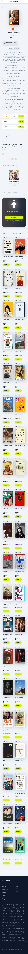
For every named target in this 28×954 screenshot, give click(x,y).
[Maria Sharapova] (16, 324)
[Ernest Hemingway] (4, 524)
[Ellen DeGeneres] (16, 702)
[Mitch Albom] (16, 744)
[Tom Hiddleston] (16, 733)
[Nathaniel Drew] (16, 261)
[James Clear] (4, 292)
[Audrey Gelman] (4, 481)
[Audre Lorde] (4, 461)
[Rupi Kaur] (5, 261)
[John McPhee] (4, 429)
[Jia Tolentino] (16, 398)
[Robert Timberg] (16, 555)
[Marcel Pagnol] (16, 776)
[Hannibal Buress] (5, 639)
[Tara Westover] (16, 272)
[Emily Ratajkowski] (17, 418)
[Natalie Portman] (4, 733)
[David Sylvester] (16, 618)
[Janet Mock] (4, 670)
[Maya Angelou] (16, 240)
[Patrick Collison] (16, 481)
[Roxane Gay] (4, 765)
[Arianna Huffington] (16, 765)
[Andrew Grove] (16, 461)
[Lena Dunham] (16, 513)
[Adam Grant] (4, 513)
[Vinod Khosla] (5, 607)
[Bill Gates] (16, 292)
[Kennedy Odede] (4, 776)
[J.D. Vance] (16, 335)
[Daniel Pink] (5, 450)
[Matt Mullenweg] (5, 544)
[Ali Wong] (4, 492)
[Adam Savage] (17, 513)
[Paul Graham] (4, 450)
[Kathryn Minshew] (5, 292)
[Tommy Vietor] (17, 576)
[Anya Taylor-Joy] (17, 450)
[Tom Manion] (4, 807)
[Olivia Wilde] (4, 796)
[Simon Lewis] (4, 839)
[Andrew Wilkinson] (5, 324)
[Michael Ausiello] (16, 839)
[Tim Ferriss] (4, 355)
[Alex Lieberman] (17, 387)
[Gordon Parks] (4, 681)
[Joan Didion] (16, 429)
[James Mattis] (5, 576)
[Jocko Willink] (5, 387)
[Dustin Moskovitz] (16, 387)
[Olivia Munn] (5, 513)
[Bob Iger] (4, 261)
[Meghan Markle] (17, 607)
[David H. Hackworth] (4, 366)
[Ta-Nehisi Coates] (4, 240)
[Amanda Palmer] (17, 544)
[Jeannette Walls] (16, 303)
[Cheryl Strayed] (4, 335)
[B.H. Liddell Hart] (4, 555)
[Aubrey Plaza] (16, 859)
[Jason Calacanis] (17, 355)
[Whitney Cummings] (4, 618)
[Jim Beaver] (16, 713)
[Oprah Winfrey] (16, 828)
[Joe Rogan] (4, 639)
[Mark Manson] (16, 366)
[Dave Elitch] (16, 639)
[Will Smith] (16, 368)
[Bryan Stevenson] (4, 272)
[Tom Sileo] (4, 809)
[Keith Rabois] (17, 481)
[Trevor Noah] (4, 398)
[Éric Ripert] (16, 796)
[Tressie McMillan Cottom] (4, 744)
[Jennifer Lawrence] (17, 324)
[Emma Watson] (5, 355)
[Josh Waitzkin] (4, 544)
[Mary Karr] (16, 492)
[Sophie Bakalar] (16, 418)
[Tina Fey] (4, 303)
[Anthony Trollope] (4, 587)
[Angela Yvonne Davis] (4, 650)
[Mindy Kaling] (4, 324)
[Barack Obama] (17, 292)
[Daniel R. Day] (16, 650)
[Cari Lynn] (4, 713)
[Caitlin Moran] (16, 524)
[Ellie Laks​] (16, 681)
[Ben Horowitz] (16, 670)
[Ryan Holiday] (4, 576)
